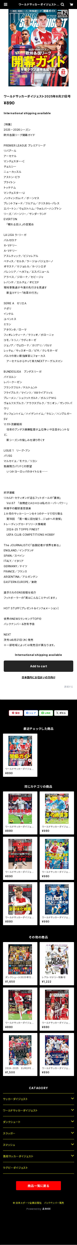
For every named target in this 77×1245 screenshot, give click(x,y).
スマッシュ (9, 1144)
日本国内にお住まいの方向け (38, 677)
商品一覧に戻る (38, 1186)
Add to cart (38, 666)
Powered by (34, 1208)
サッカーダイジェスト (15, 1099)
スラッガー (9, 1133)
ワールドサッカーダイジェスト (20, 1110)
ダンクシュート (12, 1121)
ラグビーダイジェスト (15, 1167)
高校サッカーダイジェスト (18, 1156)
